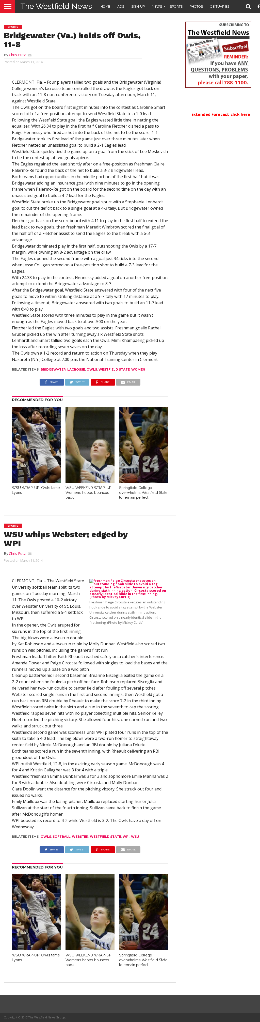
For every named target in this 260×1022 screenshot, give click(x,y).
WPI (126, 836)
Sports (176, 6)
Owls (92, 369)
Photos (196, 6)
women (138, 369)
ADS (120, 6)
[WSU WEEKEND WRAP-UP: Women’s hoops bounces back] (90, 481)
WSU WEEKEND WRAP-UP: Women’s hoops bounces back (89, 492)
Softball (61, 836)
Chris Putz (17, 54)
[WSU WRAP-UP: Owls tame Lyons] (36, 481)
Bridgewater (53, 369)
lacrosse (76, 369)
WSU (135, 836)
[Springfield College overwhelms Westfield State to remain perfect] (143, 481)
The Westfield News (56, 6)
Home (105, 6)
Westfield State (114, 369)
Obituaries (219, 6)
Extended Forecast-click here (220, 114)
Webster (80, 836)
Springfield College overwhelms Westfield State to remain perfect (143, 492)
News (157, 6)
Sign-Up (138, 6)
